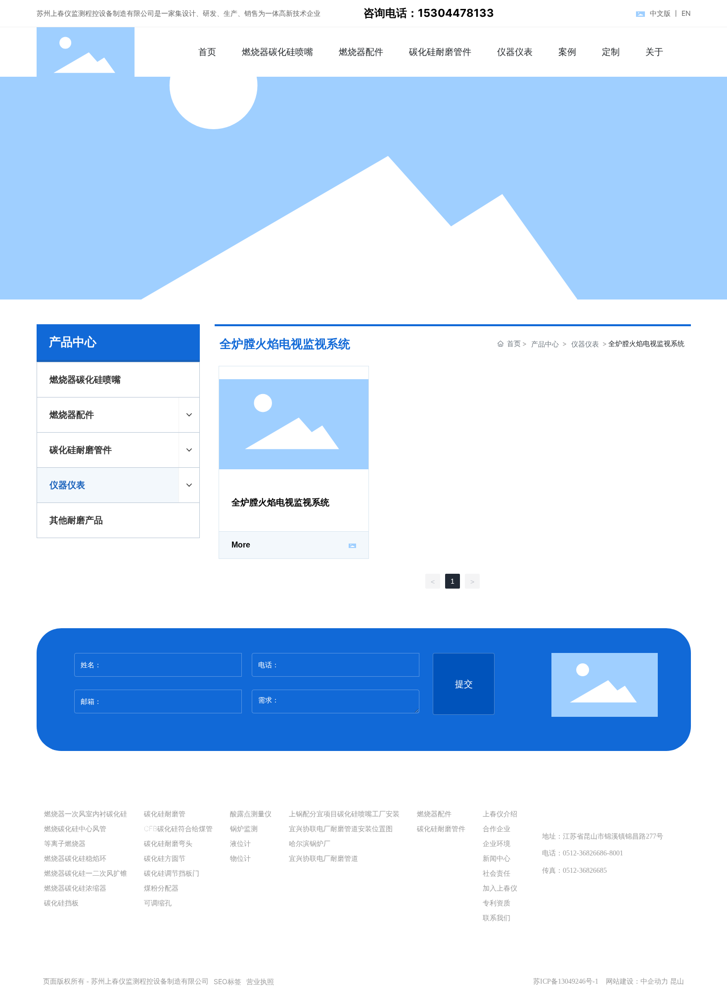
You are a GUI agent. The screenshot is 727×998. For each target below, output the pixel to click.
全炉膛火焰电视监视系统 (280, 502)
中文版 (660, 13)
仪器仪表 (585, 344)
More (240, 545)
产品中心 (545, 344)
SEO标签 (227, 981)
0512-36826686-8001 (593, 853)
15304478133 (596, 812)
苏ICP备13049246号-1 (565, 981)
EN (686, 13)
